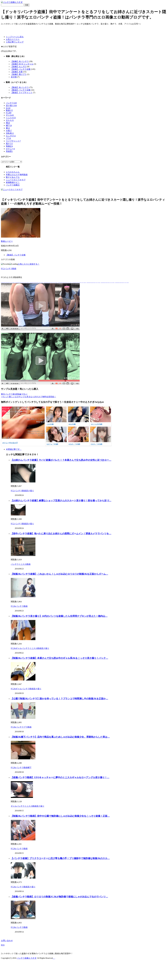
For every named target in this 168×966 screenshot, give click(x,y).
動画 (9, 110)
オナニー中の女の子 (10, 443)
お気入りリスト (13, 39)
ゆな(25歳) (72, 424)
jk (8, 108)
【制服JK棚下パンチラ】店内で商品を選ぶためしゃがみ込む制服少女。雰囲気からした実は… (60, 737)
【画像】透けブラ (19, 74)
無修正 (9, 146)
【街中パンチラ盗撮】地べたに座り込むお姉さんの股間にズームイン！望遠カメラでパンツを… (61, 533)
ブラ (8, 138)
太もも (10, 120)
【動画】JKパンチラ (20, 87)
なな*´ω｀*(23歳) (52, 444)
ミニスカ (11, 118)
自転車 (10, 133)
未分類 (14, 77)
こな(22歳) (50, 424)
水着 (9, 131)
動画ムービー (7, 241)
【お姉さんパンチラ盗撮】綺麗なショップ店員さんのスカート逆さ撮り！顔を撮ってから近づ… (61, 500)
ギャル (10, 115)
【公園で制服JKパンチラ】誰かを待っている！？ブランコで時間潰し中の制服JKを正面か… (59, 698)
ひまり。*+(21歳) (96, 444)
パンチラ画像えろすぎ (27, 958)
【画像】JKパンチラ (20, 61)
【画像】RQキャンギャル (22, 64)
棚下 (9, 125)
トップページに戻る (15, 37)
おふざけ (11, 136)
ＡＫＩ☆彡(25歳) (96, 424)
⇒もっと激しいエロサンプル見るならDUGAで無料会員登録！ (28, 397)
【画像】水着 (17, 72)
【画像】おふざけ (19, 67)
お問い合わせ (7, 941)
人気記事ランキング (15, 42)
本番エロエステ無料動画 (17, 175)
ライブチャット (13, 141)
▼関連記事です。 (14, 449)
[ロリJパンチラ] (40, 329)
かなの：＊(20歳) (74, 444)
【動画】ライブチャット (21, 93)
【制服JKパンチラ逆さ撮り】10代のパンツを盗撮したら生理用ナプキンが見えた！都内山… (59, 616)
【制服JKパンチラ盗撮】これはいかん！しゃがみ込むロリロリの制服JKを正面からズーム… (59, 574)
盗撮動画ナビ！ (13, 182)
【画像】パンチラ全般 (21, 69)
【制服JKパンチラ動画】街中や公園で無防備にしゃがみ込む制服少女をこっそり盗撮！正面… (60, 816)
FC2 (8, 113)
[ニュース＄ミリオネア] (12, 189)
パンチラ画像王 (13, 185)
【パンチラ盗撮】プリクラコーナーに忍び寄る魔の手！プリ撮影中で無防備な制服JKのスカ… (60, 858)
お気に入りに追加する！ (28, 264)
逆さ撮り (11, 105)
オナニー (10, 149)
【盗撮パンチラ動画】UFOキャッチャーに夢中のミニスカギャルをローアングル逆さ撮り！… (60, 777)
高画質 (9, 151)
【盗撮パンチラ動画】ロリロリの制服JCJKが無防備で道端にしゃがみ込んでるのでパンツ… (59, 896)
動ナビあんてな (13, 177)
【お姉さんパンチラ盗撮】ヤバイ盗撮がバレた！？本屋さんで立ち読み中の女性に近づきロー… (61, 460)
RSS (3, 945)
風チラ (9, 144)
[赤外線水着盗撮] (40, 384)
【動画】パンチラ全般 (21, 90)
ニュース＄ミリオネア (16, 180)
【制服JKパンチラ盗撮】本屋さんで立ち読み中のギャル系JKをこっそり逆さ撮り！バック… (59, 658)
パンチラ (11, 103)
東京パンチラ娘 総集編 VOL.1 (14, 394)
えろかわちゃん (13, 172)
